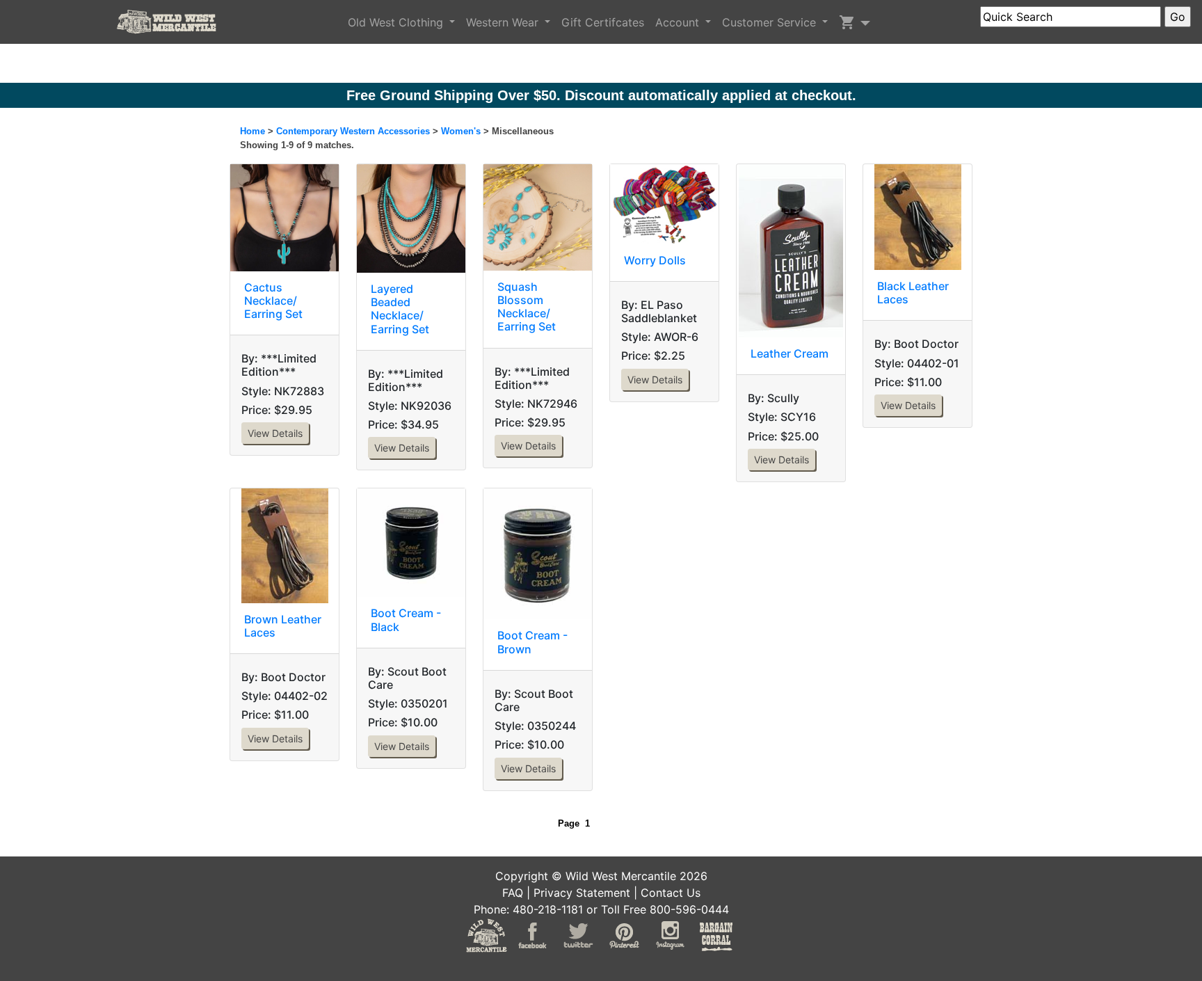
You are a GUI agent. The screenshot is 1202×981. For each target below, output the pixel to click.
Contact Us (670, 893)
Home (252, 131)
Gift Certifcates (602, 22)
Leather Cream (789, 353)
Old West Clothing (397, 22)
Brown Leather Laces (282, 625)
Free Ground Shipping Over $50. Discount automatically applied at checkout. (601, 95)
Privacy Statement (582, 893)
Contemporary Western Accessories (353, 131)
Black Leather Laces (913, 292)
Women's (461, 131)
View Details (275, 433)
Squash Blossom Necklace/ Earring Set (526, 307)
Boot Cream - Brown (532, 641)
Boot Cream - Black (406, 619)
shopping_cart (847, 22)
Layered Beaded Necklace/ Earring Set (400, 309)
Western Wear (504, 22)
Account (679, 22)
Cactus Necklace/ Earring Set (273, 300)
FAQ (512, 893)
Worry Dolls (655, 260)
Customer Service (770, 22)
